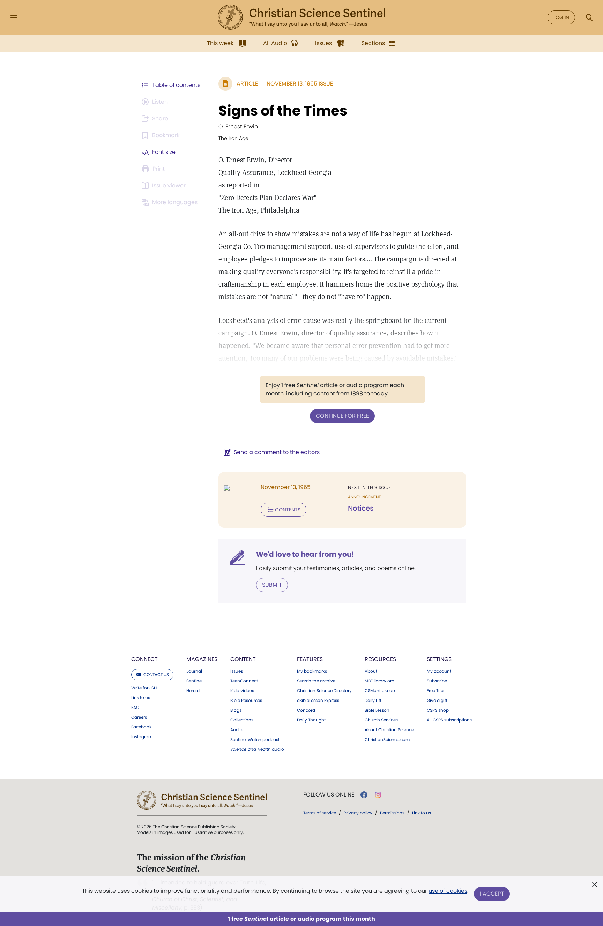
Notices (360, 508)
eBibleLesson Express (318, 700)
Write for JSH (144, 688)
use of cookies (448, 891)
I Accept (492, 894)
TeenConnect (244, 681)
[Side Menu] (14, 17)
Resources (380, 659)
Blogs (235, 710)
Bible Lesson (377, 710)
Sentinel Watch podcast (255, 740)
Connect (144, 659)
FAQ (135, 707)
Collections (241, 720)
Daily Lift (373, 700)
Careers (139, 717)
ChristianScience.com (387, 740)
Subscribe (437, 681)
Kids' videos (242, 691)
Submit (272, 585)
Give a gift (437, 700)
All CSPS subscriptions (449, 720)
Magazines (201, 659)
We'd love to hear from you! (305, 554)
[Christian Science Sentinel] (301, 17)
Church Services (381, 720)
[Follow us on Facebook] (364, 795)
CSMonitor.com (380, 691)
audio (257, 749)
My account (439, 671)
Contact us (156, 674)
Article (247, 84)
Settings (439, 659)
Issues (236, 671)
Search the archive (316, 681)
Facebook (141, 727)
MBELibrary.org (379, 681)
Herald (193, 691)
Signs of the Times (282, 110)
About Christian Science (389, 730)
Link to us (140, 698)
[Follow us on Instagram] (378, 795)
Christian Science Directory (324, 691)
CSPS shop (438, 710)
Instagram (141, 737)
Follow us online (328, 795)
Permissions (392, 813)
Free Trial (436, 691)
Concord (306, 710)
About (371, 671)
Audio (236, 730)
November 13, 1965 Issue (300, 84)
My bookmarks (312, 671)
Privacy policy (358, 813)
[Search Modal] (589, 17)
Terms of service (319, 813)
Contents (287, 509)
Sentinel (194, 681)
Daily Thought (311, 720)
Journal (194, 671)
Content (243, 659)
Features (310, 659)
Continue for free (342, 416)
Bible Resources (246, 700)
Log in (561, 17)
